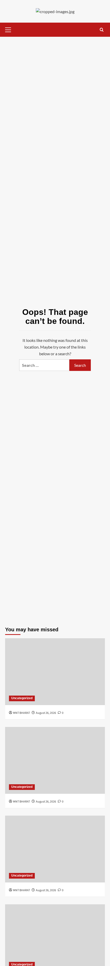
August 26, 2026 (46, 713)
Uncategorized (21, 698)
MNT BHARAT (21, 713)
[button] (10, 29)
